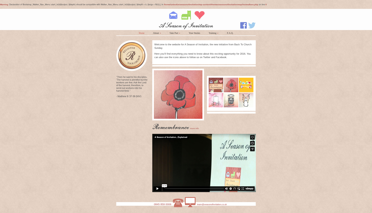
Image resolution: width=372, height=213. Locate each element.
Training (213, 33)
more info (194, 128)
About (156, 33)
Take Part (174, 33)
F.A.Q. (230, 33)
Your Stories (194, 33)
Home (141, 33)
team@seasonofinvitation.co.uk (212, 204)
